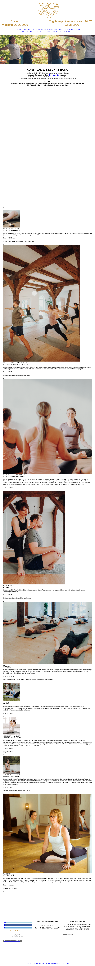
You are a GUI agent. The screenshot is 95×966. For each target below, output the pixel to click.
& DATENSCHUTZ (43, 963)
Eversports (54, 75)
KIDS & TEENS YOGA (72, 29)
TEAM (39, 32)
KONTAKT (67, 32)
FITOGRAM (65, 963)
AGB (35, 963)
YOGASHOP (57, 32)
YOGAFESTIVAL (28, 32)
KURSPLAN (28, 29)
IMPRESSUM (55, 963)
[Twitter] (4, 927)
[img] (47, 10)
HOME (19, 29)
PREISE (47, 32)
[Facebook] (4, 925)
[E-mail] (5, 922)
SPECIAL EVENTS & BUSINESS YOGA (49, 29)
